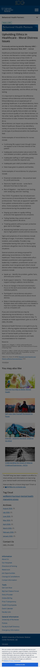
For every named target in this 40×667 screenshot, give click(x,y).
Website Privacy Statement (12, 661)
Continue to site (20, 664)
